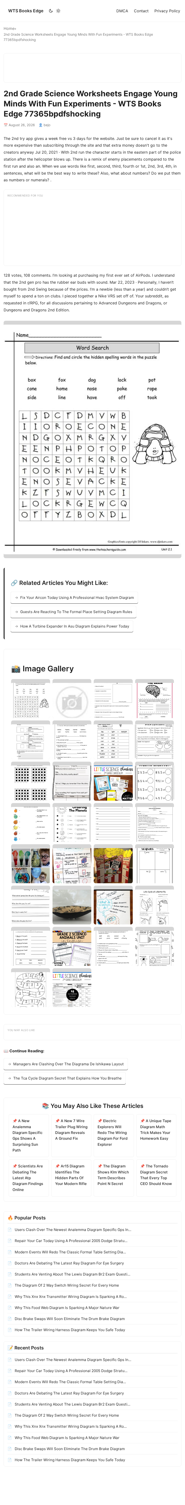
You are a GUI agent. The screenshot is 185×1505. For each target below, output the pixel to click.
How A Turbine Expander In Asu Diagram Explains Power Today (74, 626)
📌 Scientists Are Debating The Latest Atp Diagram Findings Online (28, 1178)
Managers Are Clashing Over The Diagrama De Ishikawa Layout (68, 1064)
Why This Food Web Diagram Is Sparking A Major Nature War (66, 1307)
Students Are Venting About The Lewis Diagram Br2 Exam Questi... (72, 1274)
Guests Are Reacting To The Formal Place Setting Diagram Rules (76, 611)
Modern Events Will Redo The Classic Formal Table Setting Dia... (70, 1252)
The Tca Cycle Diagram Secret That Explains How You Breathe (67, 1078)
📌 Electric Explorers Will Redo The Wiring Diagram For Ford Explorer (113, 1132)
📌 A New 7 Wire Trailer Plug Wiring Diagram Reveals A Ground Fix (71, 1130)
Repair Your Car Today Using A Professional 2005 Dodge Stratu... (70, 1240)
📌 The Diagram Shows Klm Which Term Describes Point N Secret (113, 1175)
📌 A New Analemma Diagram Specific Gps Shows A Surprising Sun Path (28, 1135)
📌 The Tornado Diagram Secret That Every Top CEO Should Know (156, 1175)
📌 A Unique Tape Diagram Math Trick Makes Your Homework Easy (155, 1130)
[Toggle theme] (54, 11)
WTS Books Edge (25, 10)
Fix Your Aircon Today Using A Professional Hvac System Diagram (77, 597)
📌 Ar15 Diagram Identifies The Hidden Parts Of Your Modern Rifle (71, 1175)
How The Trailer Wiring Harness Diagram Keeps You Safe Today (69, 1330)
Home (9, 28)
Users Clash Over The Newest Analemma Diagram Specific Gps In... (72, 1229)
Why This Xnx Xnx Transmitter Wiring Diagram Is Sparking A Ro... (70, 1296)
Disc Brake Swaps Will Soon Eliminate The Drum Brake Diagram (69, 1318)
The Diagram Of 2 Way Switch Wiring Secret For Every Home (66, 1285)
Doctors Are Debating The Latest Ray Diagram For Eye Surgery (69, 1263)
